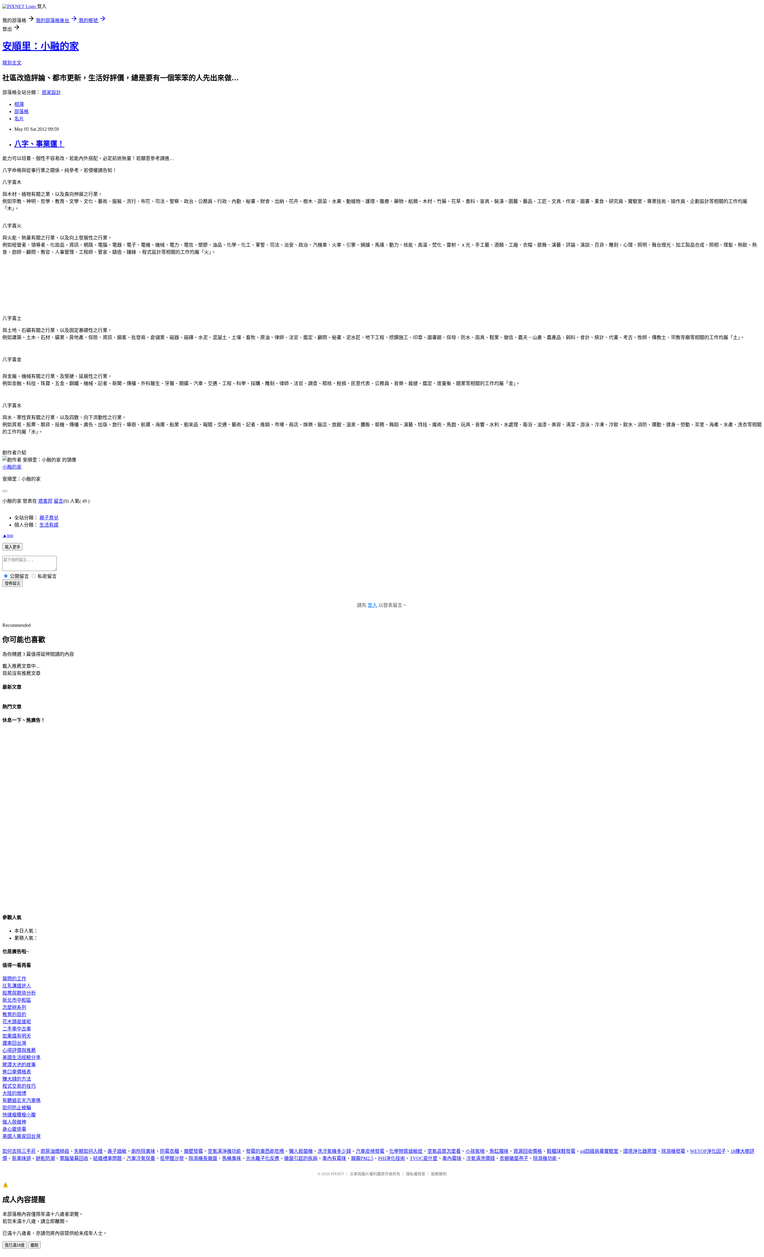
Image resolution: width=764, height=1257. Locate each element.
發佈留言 (12, 583)
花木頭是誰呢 (16, 1021)
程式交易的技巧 (19, 1086)
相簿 (19, 104)
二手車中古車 (16, 1028)
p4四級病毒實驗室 (599, 1151)
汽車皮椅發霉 (370, 1151)
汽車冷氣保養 (141, 1158)
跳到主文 (11, 62)
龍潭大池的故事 (19, 1064)
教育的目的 (14, 1014)
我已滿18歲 (14, 1245)
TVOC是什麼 (424, 1158)
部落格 (21, 111)
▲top (7, 535)
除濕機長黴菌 (203, 1158)
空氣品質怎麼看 (444, 1151)
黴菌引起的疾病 (301, 1158)
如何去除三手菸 (19, 1151)
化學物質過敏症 (406, 1151)
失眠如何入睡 (88, 1151)
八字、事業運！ (39, 144)
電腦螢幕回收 (74, 1158)
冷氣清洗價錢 (480, 1158)
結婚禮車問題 (107, 1158)
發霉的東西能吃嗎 (265, 1151)
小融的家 (11, 467)
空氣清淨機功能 (224, 1151)
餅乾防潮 (45, 1158)
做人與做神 (14, 1121)
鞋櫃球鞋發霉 (561, 1151)
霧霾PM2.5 (362, 1158)
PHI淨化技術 (391, 1158)
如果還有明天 (16, 1035)
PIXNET (337, 1174)
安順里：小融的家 (40, 46)
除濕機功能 (545, 1158)
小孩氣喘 (475, 1151)
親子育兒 (48, 517)
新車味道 (21, 1158)
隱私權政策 (415, 1174)
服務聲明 (438, 1174)
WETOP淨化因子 (708, 1151)
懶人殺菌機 (301, 1151)
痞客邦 (45, 501)
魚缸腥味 (499, 1151)
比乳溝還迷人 (16, 985)
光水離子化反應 (262, 1158)
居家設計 (51, 92)
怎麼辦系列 (14, 1007)
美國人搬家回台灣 (21, 1136)
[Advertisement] (72, 269)
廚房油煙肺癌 (55, 1151)
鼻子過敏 (117, 1151)
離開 (34, 1245)
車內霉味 (451, 1158)
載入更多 (12, 547)
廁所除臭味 (143, 1151)
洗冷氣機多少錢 (334, 1151)
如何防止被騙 (16, 1107)
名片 (19, 118)
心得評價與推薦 (19, 1050)
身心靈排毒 (14, 1129)
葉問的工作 (14, 978)
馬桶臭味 (231, 1158)
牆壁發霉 (193, 1151)
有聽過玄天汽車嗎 (21, 1100)
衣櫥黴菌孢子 (514, 1158)
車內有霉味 (334, 1158)
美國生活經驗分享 (21, 1057)
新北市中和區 (16, 1000)
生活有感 (48, 524)
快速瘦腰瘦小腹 (19, 1114)
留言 (58, 501)
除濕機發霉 (673, 1151)
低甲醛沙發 (172, 1158)
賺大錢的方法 (16, 1078)
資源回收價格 (527, 1151)
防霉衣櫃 (169, 1151)
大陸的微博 (14, 1093)
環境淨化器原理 (640, 1151)
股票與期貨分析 (19, 993)
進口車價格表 (16, 1071)
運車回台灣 (14, 1043)
